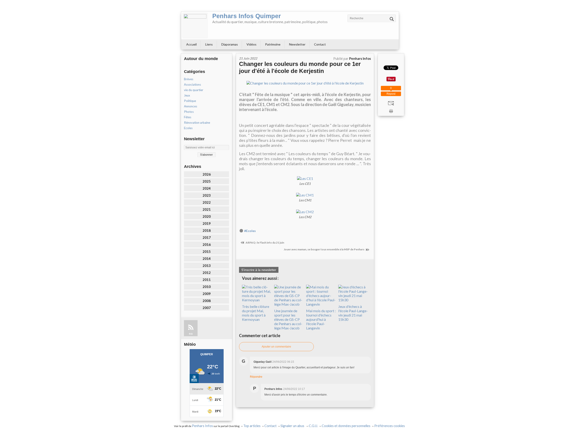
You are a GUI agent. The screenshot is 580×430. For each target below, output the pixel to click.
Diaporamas (229, 44)
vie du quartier (193, 90)
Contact (320, 44)
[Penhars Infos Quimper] (195, 25)
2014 (207, 258)
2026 (207, 174)
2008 (207, 301)
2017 (207, 237)
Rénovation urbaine (197, 122)
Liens (209, 44)
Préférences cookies (389, 426)
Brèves (188, 79)
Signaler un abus (292, 426)
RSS (191, 334)
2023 (207, 195)
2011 (207, 280)
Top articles (252, 426)
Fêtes (187, 117)
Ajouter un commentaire (276, 346)
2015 (207, 251)
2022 (207, 202)
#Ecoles (250, 231)
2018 (207, 230)
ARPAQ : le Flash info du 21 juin (264, 242)
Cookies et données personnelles (346, 426)
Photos (189, 112)
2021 (207, 209)
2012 (207, 273)
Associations (192, 84)
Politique (190, 101)
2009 (207, 294)
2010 (207, 287)
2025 (207, 181)
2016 (207, 244)
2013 (207, 265)
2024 (207, 188)
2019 (207, 223)
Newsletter (297, 44)
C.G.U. (313, 426)
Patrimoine (272, 44)
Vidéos (251, 44)
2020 (207, 216)
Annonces (190, 106)
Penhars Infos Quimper (246, 16)
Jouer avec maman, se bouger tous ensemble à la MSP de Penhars (324, 249)
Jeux (187, 95)
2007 (207, 308)
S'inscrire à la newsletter (258, 270)
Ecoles (188, 128)
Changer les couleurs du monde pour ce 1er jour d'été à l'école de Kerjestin (300, 67)
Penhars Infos (202, 426)
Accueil (191, 44)
